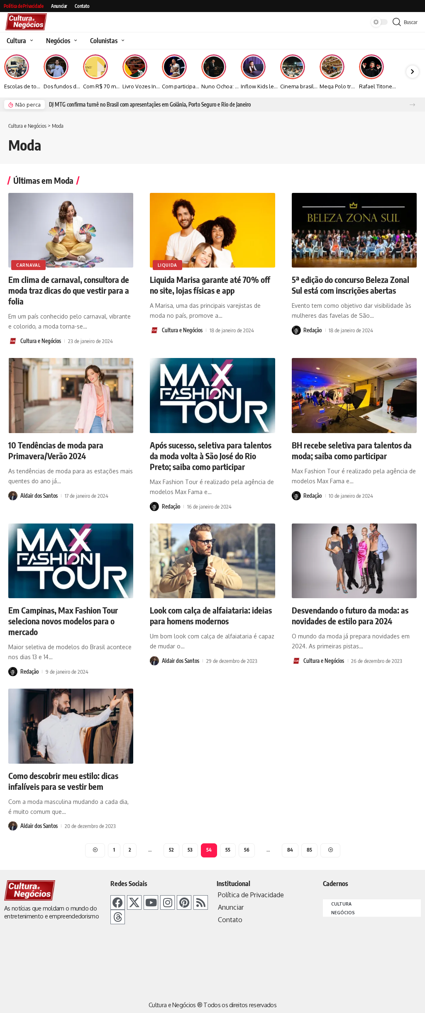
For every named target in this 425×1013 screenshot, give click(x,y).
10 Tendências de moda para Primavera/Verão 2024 (55, 450)
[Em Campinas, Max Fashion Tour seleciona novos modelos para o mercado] (70, 561)
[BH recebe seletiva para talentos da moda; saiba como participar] (354, 395)
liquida (167, 265)
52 (171, 850)
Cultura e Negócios (40, 341)
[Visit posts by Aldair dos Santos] (12, 495)
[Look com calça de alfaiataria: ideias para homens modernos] (212, 561)
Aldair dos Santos (39, 495)
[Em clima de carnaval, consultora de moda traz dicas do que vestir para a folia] (70, 230)
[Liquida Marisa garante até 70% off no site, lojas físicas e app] (212, 230)
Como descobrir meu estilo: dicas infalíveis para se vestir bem (63, 780)
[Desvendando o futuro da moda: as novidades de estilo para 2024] (354, 561)
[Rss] (200, 902)
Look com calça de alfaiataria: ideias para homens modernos (211, 615)
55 (227, 850)
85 (309, 850)
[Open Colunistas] (122, 40)
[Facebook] (117, 902)
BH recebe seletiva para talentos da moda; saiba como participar (352, 450)
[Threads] (117, 917)
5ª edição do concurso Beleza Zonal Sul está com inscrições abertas (350, 284)
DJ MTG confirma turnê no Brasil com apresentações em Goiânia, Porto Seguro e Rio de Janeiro (150, 104)
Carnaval (28, 265)
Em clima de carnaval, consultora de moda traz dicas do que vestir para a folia (68, 290)
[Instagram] (167, 902)
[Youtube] (151, 902)
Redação (312, 330)
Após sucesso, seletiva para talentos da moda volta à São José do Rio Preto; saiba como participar (210, 456)
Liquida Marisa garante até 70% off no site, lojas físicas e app (210, 284)
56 (246, 850)
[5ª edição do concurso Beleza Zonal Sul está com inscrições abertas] (354, 230)
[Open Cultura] (30, 40)
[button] (412, 104)
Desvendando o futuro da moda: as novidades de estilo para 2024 (350, 615)
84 (290, 850)
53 (190, 850)
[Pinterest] (184, 902)
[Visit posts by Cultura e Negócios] (12, 341)
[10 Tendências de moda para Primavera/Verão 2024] (70, 395)
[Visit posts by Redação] (296, 330)
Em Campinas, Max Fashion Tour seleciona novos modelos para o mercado (63, 621)
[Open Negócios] (74, 40)
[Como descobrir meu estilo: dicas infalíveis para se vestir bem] (70, 726)
